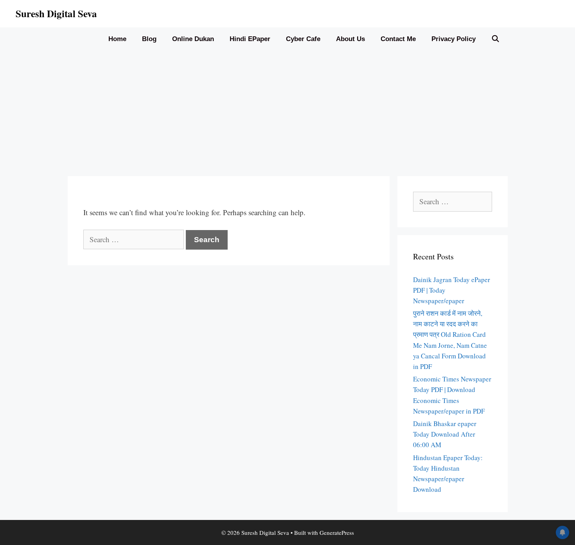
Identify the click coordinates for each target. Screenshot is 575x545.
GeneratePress (337, 532)
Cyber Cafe (303, 39)
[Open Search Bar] (495, 39)
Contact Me (398, 39)
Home (117, 39)
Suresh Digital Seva (56, 13)
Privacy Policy (453, 39)
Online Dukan (193, 39)
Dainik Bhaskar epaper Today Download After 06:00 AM (444, 434)
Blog (149, 39)
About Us (350, 39)
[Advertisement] (287, 109)
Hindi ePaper (250, 39)
